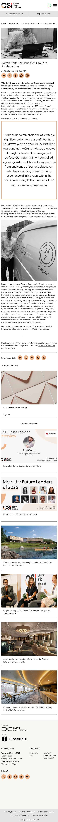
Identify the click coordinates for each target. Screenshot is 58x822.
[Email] (27, 75)
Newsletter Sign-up (14, 14)
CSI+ (31, 756)
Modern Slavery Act (39, 816)
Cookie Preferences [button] (45, 812)
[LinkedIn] (3, 75)
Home (3, 23)
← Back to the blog (9, 365)
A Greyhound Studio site (29, 820)
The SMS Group (47, 93)
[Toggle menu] (55, 5)
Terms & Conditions (26, 812)
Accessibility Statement (20, 816)
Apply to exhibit (43, 14)
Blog (10, 23)
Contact (47, 753)
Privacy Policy (10, 812)
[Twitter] (9, 75)
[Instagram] (15, 776)
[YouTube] (27, 776)
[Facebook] (15, 75)
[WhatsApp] (21, 75)
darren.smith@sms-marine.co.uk (35, 329)
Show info (34, 753)
